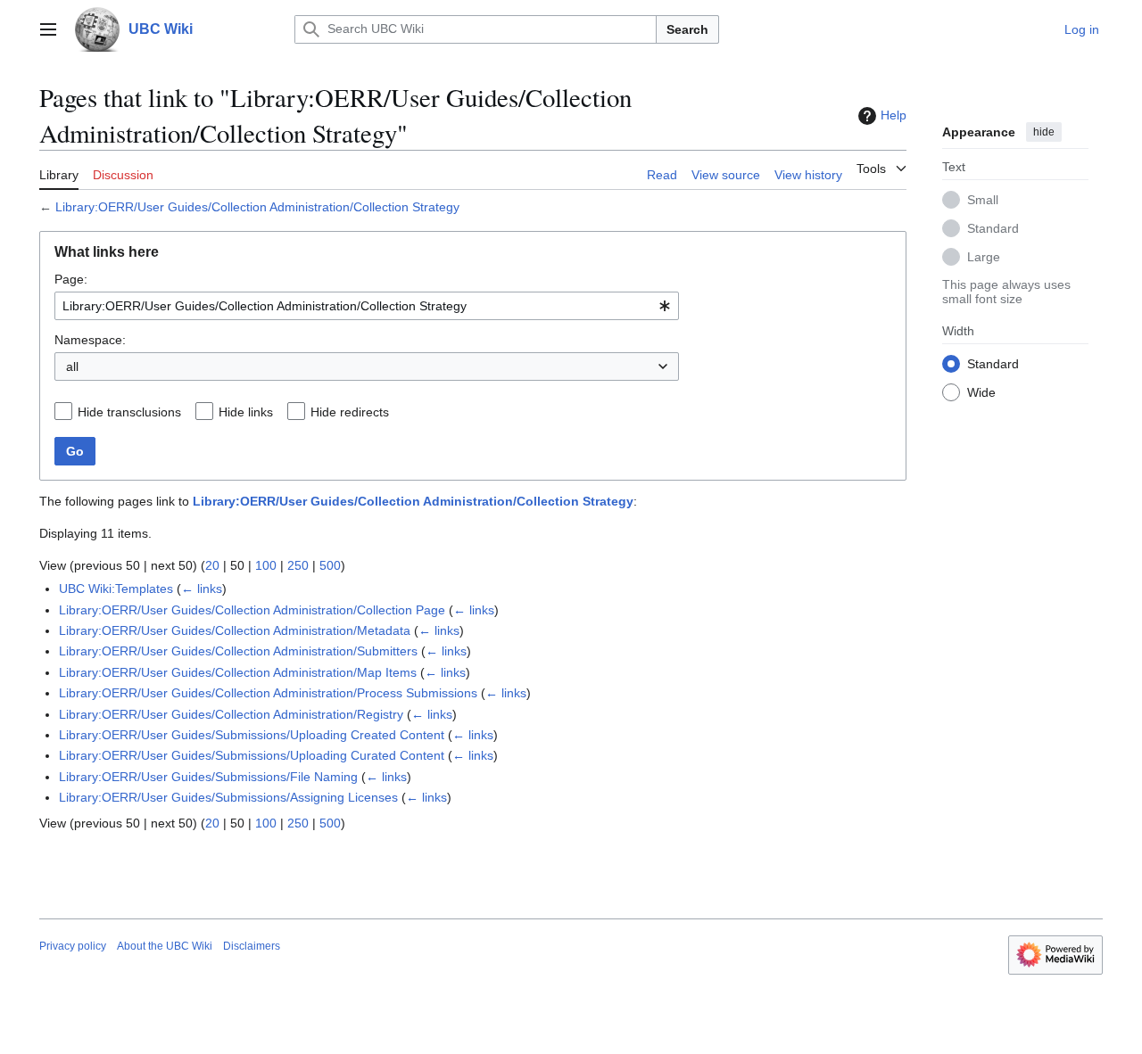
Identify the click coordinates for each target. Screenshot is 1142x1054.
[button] (48, 29)
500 (330, 565)
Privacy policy (72, 946)
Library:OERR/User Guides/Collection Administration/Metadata (234, 630)
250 (298, 565)
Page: (70, 279)
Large (983, 256)
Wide (981, 391)
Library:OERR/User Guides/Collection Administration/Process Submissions (268, 693)
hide (1044, 132)
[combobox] (366, 306)
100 (266, 565)
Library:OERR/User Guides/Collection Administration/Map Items (238, 672)
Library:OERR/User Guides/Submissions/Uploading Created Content (251, 735)
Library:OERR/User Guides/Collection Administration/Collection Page (252, 610)
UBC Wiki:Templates (116, 588)
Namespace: (90, 340)
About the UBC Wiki (164, 946)
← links (201, 588)
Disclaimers (251, 946)
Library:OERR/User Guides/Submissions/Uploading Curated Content (251, 755)
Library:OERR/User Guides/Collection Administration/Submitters (238, 651)
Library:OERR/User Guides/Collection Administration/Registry (231, 714)
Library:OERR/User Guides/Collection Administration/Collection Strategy (257, 207)
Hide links (246, 412)
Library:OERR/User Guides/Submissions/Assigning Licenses (228, 797)
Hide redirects (349, 412)
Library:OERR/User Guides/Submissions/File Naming (208, 777)
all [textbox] (72, 366)
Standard (993, 227)
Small (982, 199)
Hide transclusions (129, 412)
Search (687, 29)
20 (212, 565)
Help (893, 115)
